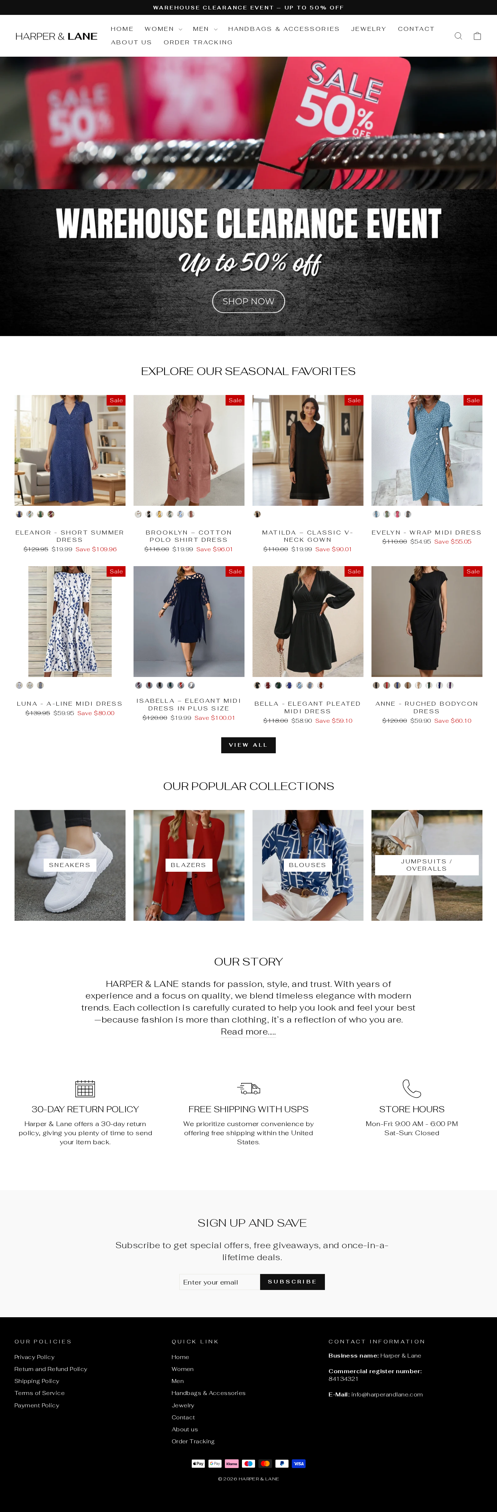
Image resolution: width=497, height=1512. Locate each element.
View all (249, 745)
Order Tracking (199, 42)
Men (202, 29)
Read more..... (248, 1031)
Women (161, 29)
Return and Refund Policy (51, 1369)
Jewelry (369, 29)
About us (132, 42)
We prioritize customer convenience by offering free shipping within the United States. (248, 1133)
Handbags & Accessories (284, 29)
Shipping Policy (37, 1381)
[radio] (19, 514)
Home (122, 29)
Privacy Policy (35, 1357)
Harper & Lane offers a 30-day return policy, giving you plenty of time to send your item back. (85, 1133)
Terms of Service (40, 1393)
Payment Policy (37, 1405)
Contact (416, 29)
